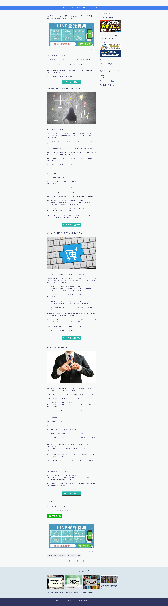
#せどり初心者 (70, 555)
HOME (48, 600)
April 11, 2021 (80, 433)
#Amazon (50, 555)
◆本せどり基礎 (51, 13)
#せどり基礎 (77, 555)
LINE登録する (92, 49)
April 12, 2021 (80, 192)
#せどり (55, 555)
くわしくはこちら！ (96, 7)
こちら (112, 81)
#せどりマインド (62, 555)
